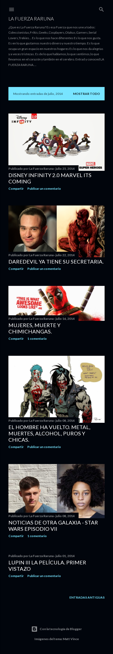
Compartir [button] (16, 188)
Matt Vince (71, 639)
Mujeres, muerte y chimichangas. (34, 328)
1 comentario (37, 339)
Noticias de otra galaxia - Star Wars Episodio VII (53, 525)
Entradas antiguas (87, 597)
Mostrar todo (86, 94)
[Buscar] (101, 8)
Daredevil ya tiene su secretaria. (56, 261)
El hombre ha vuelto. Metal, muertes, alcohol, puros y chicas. (49, 433)
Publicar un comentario (44, 188)
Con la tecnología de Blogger (61, 629)
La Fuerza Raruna (31, 19)
